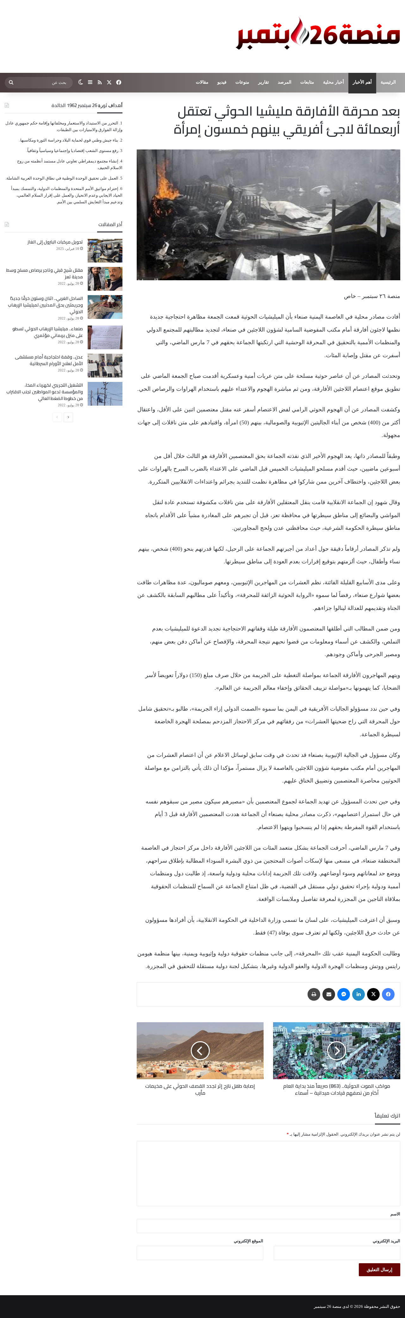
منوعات (242, 82)
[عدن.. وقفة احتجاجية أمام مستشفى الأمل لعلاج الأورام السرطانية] (105, 365)
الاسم (395, 1214)
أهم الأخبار (362, 82)
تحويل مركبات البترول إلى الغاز (55, 242)
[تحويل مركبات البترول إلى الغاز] (105, 251)
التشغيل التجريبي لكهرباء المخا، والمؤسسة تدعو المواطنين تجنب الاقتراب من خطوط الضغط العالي (44, 391)
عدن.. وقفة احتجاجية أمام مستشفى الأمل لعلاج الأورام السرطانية (49, 360)
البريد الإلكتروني (386, 1241)
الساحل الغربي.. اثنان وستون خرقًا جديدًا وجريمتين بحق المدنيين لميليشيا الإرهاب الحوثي (45, 305)
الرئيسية (388, 82)
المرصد (284, 82)
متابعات (307, 82)
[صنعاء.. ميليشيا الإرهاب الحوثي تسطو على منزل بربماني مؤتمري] (105, 337)
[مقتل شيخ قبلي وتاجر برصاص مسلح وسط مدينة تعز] (105, 279)
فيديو (222, 82)
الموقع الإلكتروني (248, 1241)
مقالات (202, 82)
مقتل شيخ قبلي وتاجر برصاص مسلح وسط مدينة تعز (44, 273)
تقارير (263, 82)
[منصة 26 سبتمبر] (316, 36)
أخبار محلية (333, 82)
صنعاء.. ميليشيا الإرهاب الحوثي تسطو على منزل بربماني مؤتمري (47, 332)
